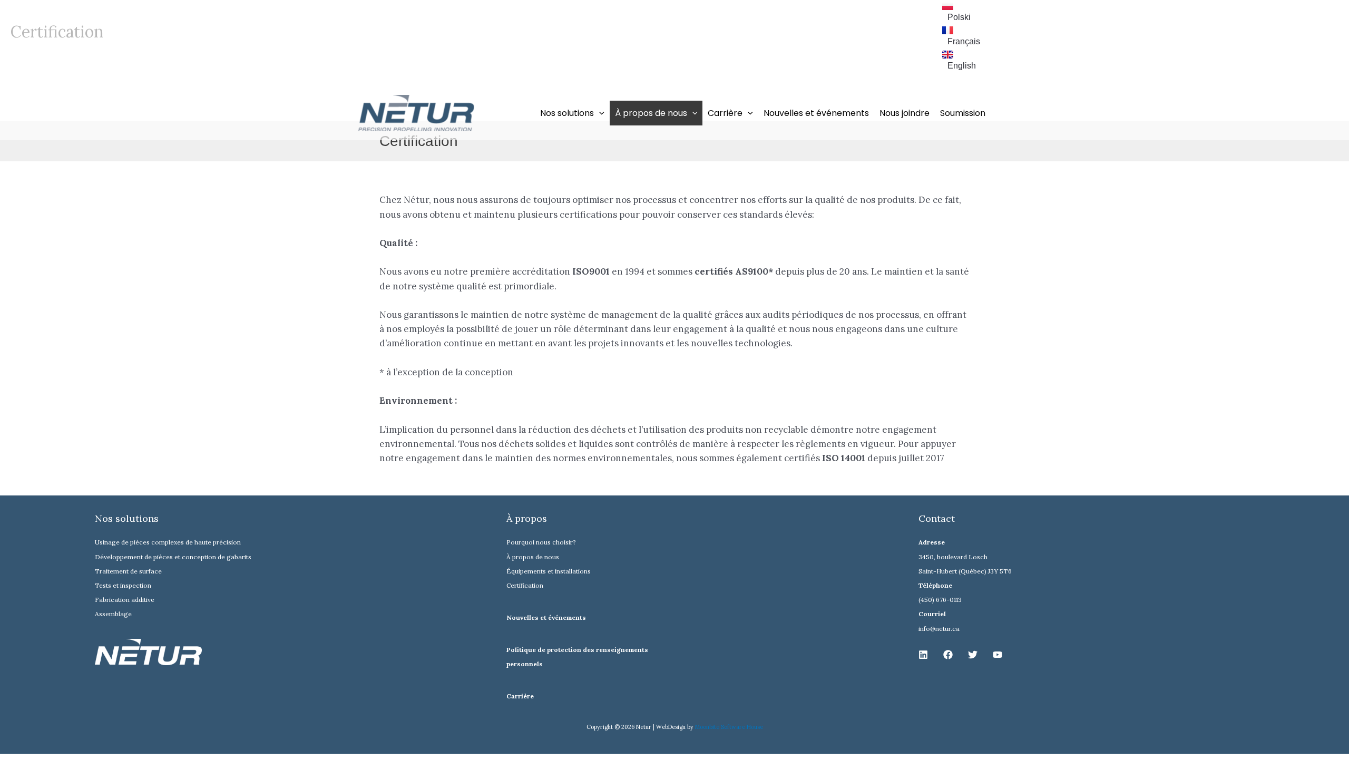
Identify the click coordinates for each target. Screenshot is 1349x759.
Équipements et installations (548, 571)
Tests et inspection (123, 585)
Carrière (520, 696)
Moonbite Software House (729, 727)
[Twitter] (972, 654)
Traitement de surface (128, 571)
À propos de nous (532, 557)
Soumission (962, 113)
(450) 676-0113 (940, 600)
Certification (524, 585)
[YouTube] (997, 654)
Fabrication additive (124, 600)
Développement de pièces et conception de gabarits (173, 557)
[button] (599, 113)
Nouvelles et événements (816, 113)
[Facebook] (948, 654)
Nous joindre (904, 113)
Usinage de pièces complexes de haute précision (168, 542)
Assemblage (113, 614)
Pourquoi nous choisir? (541, 542)
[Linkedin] (923, 654)
